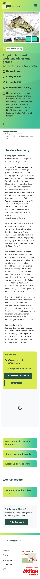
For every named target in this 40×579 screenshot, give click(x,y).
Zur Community (18, 522)
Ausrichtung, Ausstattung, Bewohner (18, 442)
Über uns (6, 555)
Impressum (7, 560)
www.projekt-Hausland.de (19, 368)
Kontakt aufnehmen (19, 375)
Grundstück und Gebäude (18, 454)
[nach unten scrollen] (3, 124)
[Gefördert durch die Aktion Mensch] (30, 571)
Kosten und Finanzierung (17, 463)
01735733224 (16, 383)
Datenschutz (8, 564)
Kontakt (6, 551)
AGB (4, 569)
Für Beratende (12, 541)
